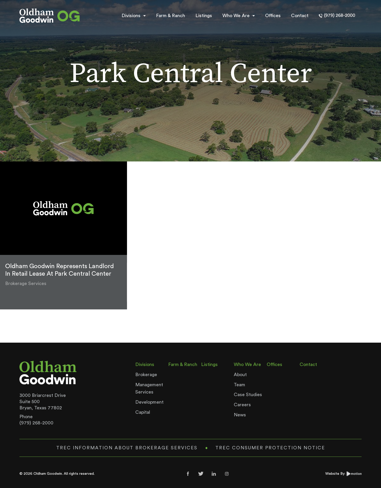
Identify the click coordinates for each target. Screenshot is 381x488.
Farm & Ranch (170, 15)
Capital (142, 412)
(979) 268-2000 (36, 423)
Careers (242, 404)
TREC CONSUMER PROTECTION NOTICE (270, 447)
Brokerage (146, 374)
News (240, 414)
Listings (203, 15)
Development (149, 402)
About (240, 374)
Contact (299, 15)
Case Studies (248, 394)
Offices (273, 15)
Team (239, 384)
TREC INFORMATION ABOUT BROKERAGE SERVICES (126, 447)
